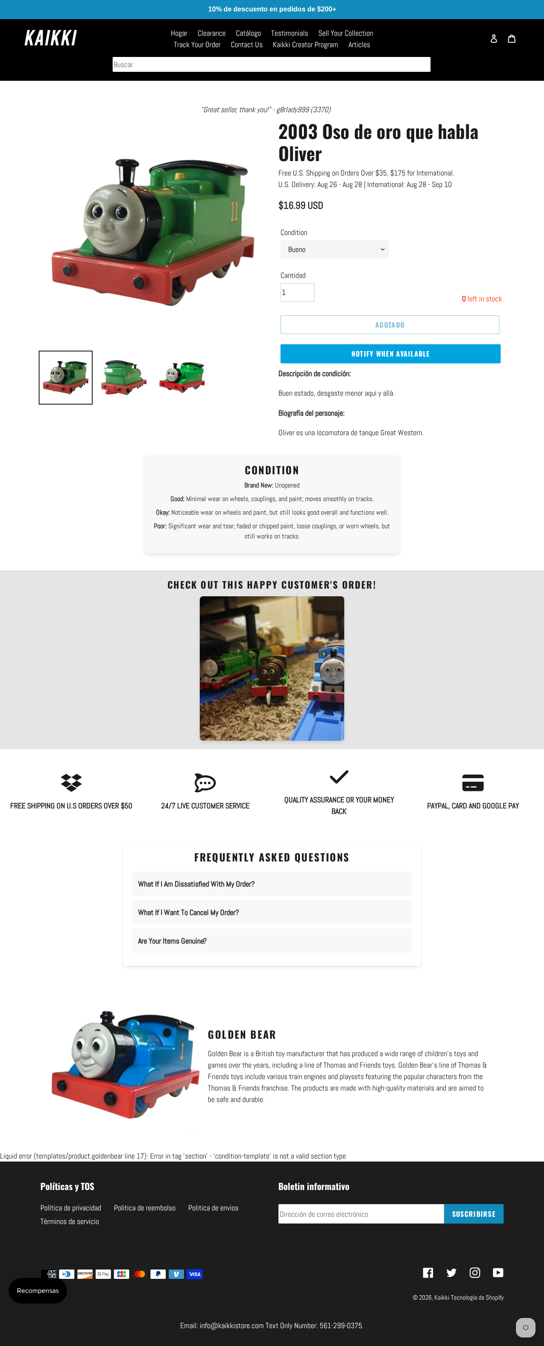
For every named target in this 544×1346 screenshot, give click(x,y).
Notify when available (390, 354)
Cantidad (293, 275)
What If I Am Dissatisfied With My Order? (196, 884)
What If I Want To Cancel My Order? (188, 912)
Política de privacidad (70, 1208)
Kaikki (441, 1297)
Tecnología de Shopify (477, 1297)
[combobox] (272, 64)
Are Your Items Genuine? (172, 941)
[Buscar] (474, 42)
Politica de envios (213, 1208)
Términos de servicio (69, 1221)
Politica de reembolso (145, 1208)
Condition (293, 232)
